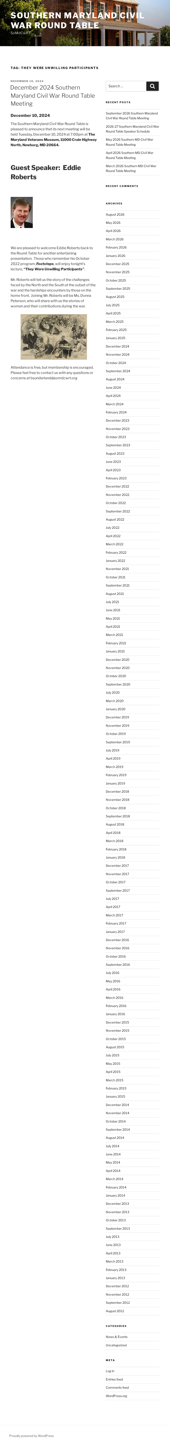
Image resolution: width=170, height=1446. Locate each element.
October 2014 (116, 1121)
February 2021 (116, 643)
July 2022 (112, 527)
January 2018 (115, 857)
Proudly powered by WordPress (31, 1436)
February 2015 (116, 1088)
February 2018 (116, 849)
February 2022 (116, 552)
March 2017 (114, 915)
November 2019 (117, 725)
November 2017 (117, 874)
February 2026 (116, 247)
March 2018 (114, 841)
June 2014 (113, 1154)
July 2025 (113, 305)
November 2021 (117, 569)
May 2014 (113, 1162)
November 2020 (118, 668)
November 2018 (117, 799)
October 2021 (116, 577)
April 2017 (113, 907)
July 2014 (112, 1146)
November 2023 (117, 429)
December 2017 (117, 865)
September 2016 (118, 964)
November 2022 (117, 495)
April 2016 (113, 989)
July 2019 (112, 750)
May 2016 (113, 981)
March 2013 (114, 1261)
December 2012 (117, 1286)
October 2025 (116, 280)
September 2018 (118, 816)
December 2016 (117, 940)
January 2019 (115, 783)
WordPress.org (116, 1396)
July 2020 (113, 692)
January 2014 (115, 1195)
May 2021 (113, 618)
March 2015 (114, 1080)
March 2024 (115, 404)
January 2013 (115, 1278)
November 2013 (117, 1212)
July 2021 (112, 602)
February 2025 (116, 330)
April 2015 (113, 1072)
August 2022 (115, 519)
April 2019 (113, 758)
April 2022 (113, 536)
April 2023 (113, 470)
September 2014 (118, 1129)
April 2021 (113, 626)
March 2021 (114, 635)
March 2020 (115, 701)
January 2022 (115, 560)
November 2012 (117, 1294)
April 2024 (113, 396)
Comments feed (117, 1387)
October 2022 (116, 503)
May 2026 (113, 222)
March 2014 (114, 1179)
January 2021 (115, 651)
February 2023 (116, 478)
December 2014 (117, 1105)
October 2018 (116, 808)
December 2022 (117, 486)
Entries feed (114, 1379)
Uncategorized (116, 1345)
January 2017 (115, 932)
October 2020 (116, 676)
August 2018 (115, 824)
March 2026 (115, 239)
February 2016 (116, 1006)
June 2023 (113, 461)
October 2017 (116, 882)
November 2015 (117, 1030)
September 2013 (118, 1228)
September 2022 (118, 511)
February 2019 (116, 775)
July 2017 (112, 898)
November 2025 (117, 272)
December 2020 (117, 659)
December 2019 (117, 717)
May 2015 (113, 1063)
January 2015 (115, 1096)
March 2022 (114, 544)
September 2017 (118, 890)
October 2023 (116, 437)
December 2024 (117, 346)
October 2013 (116, 1220)
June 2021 (113, 610)
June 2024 (113, 387)
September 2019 (118, 742)
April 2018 (113, 833)
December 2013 (117, 1203)
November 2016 (117, 948)
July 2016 (112, 973)
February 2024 (116, 412)
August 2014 (115, 1138)
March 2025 (115, 321)
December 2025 (117, 264)
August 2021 (115, 594)
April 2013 (113, 1253)
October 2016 (116, 956)
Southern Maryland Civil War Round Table (78, 20)
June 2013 (113, 1245)
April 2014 (113, 1171)
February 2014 (116, 1187)
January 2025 (115, 338)
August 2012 (115, 1311)
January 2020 (116, 709)
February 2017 (116, 923)
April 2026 (113, 231)
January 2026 (115, 256)
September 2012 (118, 1302)
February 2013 (116, 1270)
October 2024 (116, 363)
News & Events (117, 1337)
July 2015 (112, 1055)
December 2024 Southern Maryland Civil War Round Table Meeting (52, 95)
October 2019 (116, 734)
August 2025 (115, 297)
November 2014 (117, 1113)
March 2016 (114, 997)
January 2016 (115, 1014)
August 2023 (115, 453)
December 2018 (117, 791)
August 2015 (115, 1047)
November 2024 (117, 354)
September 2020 (118, 684)
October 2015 (116, 1039)
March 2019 (114, 767)
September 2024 (118, 371)
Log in (110, 1371)
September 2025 (118, 288)
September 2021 (118, 585)
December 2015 (117, 1022)
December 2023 (117, 420)
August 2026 (115, 214)
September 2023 (118, 445)
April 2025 (113, 313)
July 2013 (112, 1237)
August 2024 (115, 379)
